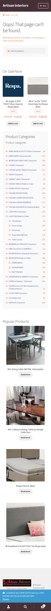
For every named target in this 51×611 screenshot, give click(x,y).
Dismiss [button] (6, 599)
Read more (25, 374)
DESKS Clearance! (16, 174)
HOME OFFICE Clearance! (19, 188)
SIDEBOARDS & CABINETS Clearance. (23, 276)
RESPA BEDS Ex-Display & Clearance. (23, 253)
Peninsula (16, 230)
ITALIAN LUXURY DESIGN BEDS (21, 198)
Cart (39, 605)
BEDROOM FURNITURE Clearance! (23, 160)
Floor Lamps (17, 225)
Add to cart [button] (13, 123)
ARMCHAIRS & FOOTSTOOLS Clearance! (25, 151)
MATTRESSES (17, 272)
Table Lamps (17, 239)
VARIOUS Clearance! (17, 302)
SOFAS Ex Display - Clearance (20, 281)
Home (7, 15)
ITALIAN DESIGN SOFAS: (18, 193)
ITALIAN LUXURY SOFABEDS (20, 202)
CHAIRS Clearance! (16, 165)
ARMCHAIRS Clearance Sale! (20, 156)
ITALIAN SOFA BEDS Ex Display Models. (24, 207)
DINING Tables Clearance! (19, 179)
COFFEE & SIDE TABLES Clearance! (22, 170)
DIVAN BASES (17, 262)
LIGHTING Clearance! (17, 211)
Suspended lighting (20, 235)
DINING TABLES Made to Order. (21, 184)
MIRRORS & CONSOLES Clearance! (22, 244)
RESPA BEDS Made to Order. (20, 258)
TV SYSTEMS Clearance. (18, 293)
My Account (8, 607)
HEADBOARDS (17, 267)
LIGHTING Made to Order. (19, 216)
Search (25, 607)
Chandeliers (16, 221)
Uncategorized (15, 298)
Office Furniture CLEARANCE (20, 249)
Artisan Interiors (15, 5)
